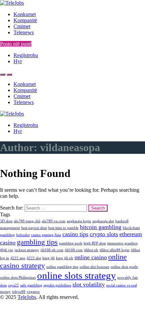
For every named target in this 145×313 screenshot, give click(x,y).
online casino (91, 257)
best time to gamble (63, 228)
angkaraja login (79, 221)
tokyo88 (18, 292)
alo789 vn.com (53, 221)
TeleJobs (27, 297)
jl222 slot (34, 258)
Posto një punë (15, 44)
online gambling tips (62, 267)
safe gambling (31, 285)
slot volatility (88, 284)
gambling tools (70, 243)
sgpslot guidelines (57, 285)
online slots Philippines (18, 277)
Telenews (23, 32)
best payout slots (34, 228)
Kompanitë (25, 20)
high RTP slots (95, 243)
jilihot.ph (91, 250)
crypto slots (104, 234)
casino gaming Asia (46, 235)
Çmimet (21, 26)
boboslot (23, 235)
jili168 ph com (51, 250)
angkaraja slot (103, 221)
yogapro (33, 292)
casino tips (75, 234)
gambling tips (37, 242)
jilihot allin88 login (114, 250)
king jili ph (64, 258)
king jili (48, 258)
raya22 (13, 285)
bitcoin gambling (100, 227)
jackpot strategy (26, 250)
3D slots (6, 221)
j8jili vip (6, 250)
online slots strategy (76, 275)
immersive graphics (122, 243)
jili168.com (74, 250)
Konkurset (24, 14)
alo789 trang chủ (27, 221)
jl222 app (17, 258)
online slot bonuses (94, 267)
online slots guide (124, 267)
